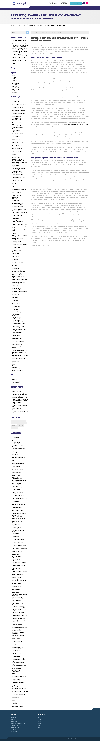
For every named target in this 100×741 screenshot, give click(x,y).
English (70, 8)
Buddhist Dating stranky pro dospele (20, 172)
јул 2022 (14, 77)
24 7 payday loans (16, 99)
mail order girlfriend (16, 312)
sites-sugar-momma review (18, 338)
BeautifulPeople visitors (17, 148)
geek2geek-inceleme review (18, 276)
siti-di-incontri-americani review (19, 340)
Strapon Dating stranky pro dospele (19, 350)
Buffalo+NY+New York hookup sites (20, 174)
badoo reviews (15, 140)
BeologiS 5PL (14, 721)
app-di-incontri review (17, 136)
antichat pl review (16, 131)
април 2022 (14, 80)
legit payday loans (16, 306)
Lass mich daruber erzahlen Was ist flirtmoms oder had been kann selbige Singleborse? (19, 57)
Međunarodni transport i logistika (18, 723)
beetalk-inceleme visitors (17, 151)
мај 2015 (14, 90)
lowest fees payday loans (17, 311)
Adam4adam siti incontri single (19, 104)
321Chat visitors (15, 101)
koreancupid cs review (17, 305)
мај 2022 (14, 78)
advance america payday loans (19, 112)
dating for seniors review (17, 221)
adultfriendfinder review (17, 107)
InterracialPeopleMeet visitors (18, 299)
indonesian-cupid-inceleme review (19, 291)
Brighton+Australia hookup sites (19, 168)
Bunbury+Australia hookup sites (19, 177)
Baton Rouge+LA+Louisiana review (19, 144)
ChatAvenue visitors (16, 195)
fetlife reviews (15, 259)
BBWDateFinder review (17, 145)
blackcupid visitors (16, 163)
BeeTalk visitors (15, 150)
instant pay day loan (16, 294)
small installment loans (17, 344)
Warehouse (14, 367)
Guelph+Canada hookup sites (18, 282)
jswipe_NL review (16, 302)
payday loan (14, 324)
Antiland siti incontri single (17, 133)
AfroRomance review (16, 118)
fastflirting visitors (16, 253)
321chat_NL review (16, 103)
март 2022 (14, 81)
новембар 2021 (15, 87)
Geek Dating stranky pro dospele (19, 273)
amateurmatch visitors (17, 125)
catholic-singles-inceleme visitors (19, 189)
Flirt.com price (15, 265)
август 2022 (15, 75)
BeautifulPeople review (17, 147)
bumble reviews (15, 175)
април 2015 (14, 92)
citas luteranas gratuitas (17, 206)
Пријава (14, 377)
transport (14, 425)
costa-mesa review (16, 213)
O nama (39, 719)
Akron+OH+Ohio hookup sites (18, 121)
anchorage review (16, 130)
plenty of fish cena (16, 333)
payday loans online (16, 327)
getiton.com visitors (16, 277)
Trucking (14, 365)
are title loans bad (16, 139)
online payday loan (16, 320)
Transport (14, 364)
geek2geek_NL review (17, 274)
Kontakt (55, 8)
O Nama (48, 8)
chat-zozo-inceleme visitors (18, 194)
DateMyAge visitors (16, 220)
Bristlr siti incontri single (17, 171)
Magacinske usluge (15, 727)
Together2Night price (16, 361)
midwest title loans (16, 314)
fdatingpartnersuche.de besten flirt (19, 257)
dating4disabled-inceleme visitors (19, 224)
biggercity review (16, 157)
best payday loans (16, 154)
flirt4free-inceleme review (17, 267)
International (15, 297)
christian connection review (18, 203)
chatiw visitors (15, 198)
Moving (13, 315)
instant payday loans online (18, 295)
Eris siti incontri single (16, 241)
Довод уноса (15, 379)
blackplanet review (16, 165)
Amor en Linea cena (16, 128)
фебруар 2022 (15, 83)
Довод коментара (16, 381)
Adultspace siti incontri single (18, 110)
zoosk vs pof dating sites (17, 370)
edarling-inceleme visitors (17, 238)
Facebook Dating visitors (17, 248)
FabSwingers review (16, 247)
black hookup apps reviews (18, 160)
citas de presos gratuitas (17, 204)
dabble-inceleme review (17, 215)
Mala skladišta (14, 719)
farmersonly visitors (16, 250)
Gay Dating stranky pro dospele (19, 270)
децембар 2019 (15, 89)
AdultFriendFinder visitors (17, 109)
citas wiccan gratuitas (17, 207)
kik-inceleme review (16, 303)
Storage (14, 349)
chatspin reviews (15, 200)
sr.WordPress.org (16, 382)
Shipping (14, 337)
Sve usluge (13, 717)
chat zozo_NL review (16, 192)
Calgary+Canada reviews (17, 185)
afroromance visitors (16, 119)
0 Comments (58, 32)
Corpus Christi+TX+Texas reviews (19, 212)
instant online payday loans (18, 292)
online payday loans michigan (18, 321)
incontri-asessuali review (17, 289)
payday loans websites (17, 332)
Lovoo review (50, 32)
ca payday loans (15, 178)
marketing (14, 423)
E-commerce (14, 731)
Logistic (14, 308)
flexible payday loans (16, 264)
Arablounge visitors (16, 137)
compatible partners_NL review (19, 209)
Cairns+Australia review (17, 180)
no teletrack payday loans (17, 318)
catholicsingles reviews (17, 191)
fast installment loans (17, 251)
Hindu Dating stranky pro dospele (19, 283)
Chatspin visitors (15, 201)
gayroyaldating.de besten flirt (18, 271)
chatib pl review (15, 197)
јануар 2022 (14, 84)
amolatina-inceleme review (18, 127)
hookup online (15, 285)
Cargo (13, 186)
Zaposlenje (63, 8)
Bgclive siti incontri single (17, 156)
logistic (23, 421)
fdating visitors (15, 256)
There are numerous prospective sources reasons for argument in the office (20, 62)
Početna (34, 8)
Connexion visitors (16, 210)
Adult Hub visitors (16, 105)
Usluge (41, 8)
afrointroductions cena (17, 116)
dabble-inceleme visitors (17, 216)
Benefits (13, 421)
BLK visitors (14, 166)
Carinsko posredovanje (16, 725)
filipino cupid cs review (17, 261)
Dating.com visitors (16, 223)
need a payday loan (16, 317)
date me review (15, 218)
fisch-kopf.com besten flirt (18, 262)
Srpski (39, 727)
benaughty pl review (16, 153)
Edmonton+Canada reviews (18, 239)
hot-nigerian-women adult (17, 286)
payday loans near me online (18, 326)
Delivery (14, 233)
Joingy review (15, 300)
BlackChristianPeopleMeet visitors (19, 162)
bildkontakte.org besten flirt (18, 159)
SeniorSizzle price (16, 335)
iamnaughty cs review (17, 288)
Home (39, 717)
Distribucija (13, 729)
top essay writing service (17, 362)
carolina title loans (16, 188)
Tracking (25, 423)
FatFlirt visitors (15, 254)
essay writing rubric (16, 242)
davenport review (16, 232)
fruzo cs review (15, 268)
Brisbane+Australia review (18, 169)
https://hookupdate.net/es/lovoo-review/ (77, 124)
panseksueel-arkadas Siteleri (18, 323)
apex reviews (15, 134)
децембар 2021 (15, 86)
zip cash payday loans (17, 368)
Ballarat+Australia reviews (18, 142)
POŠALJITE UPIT (76, 3)
